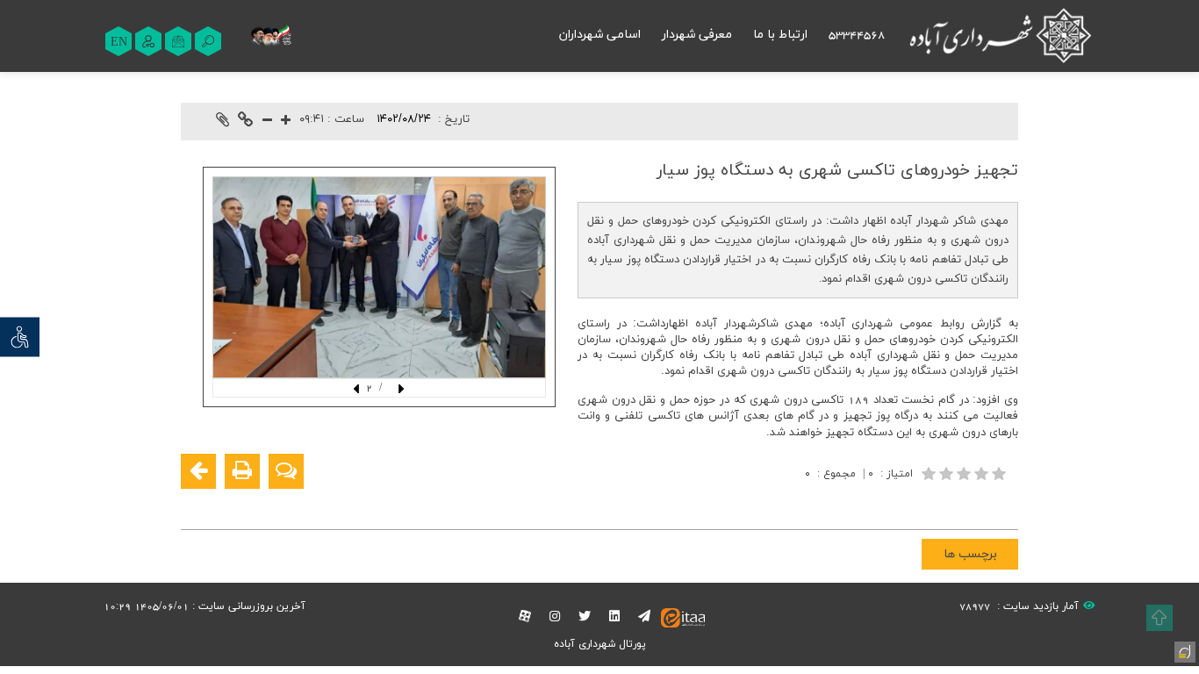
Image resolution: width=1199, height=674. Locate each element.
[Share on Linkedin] (949, 504)
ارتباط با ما (780, 34)
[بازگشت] (198, 471)
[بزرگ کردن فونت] (286, 121)
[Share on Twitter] (923, 504)
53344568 (857, 34)
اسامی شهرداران (600, 34)
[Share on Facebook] (1002, 504)
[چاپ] (242, 471)
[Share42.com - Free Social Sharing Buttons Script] (897, 504)
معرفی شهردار (697, 34)
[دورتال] (1183, 650)
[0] (965, 473)
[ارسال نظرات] (286, 471)
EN (119, 41)
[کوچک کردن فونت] (267, 121)
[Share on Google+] (976, 504)
